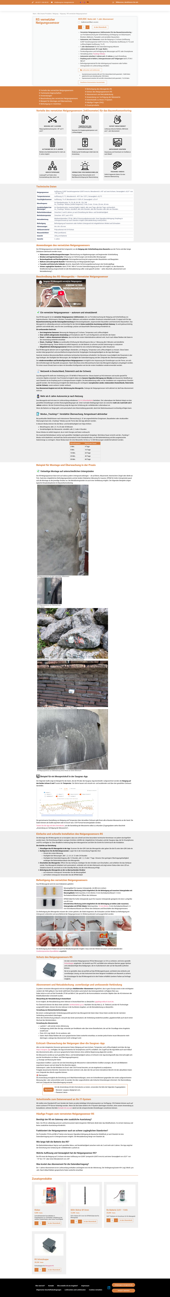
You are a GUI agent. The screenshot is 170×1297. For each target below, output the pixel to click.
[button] (123, 1285)
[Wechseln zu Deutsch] (87, 2)
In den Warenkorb (100, 27)
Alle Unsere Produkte (44, 14)
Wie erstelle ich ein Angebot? (67, 1286)
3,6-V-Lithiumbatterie (85, 400)
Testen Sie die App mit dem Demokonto (50, 826)
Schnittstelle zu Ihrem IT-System (99, 100)
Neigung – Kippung (59, 14)
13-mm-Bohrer (103, 906)
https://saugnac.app (43, 1050)
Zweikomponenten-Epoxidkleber (47, 951)
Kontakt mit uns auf (65, 1108)
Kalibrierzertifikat (89, 22)
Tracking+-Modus (99, 54)
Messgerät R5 (49, 1266)
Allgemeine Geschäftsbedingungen (48, 1290)
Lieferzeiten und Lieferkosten (75, 1290)
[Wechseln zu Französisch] (81, 2)
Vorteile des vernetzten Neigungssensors (57, 90)
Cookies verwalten (95, 1290)
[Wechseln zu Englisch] (84, 2)
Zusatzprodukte (93, 105)
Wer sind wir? (40, 1286)
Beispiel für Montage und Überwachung (56, 101)
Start (34, 14)
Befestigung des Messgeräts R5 (99, 89)
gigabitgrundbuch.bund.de (104, 1002)
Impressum (85, 1286)
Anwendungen (46, 96)
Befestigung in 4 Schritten (51, 104)
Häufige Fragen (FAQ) (95, 102)
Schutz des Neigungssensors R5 (99, 92)
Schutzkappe (68, 963)
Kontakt (51, 1286)
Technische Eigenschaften (51, 93)
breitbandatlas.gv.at (77, 1005)
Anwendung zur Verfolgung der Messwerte (103, 97)
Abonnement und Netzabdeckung (100, 94)
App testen (48, 1089)
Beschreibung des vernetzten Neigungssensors (59, 98)
